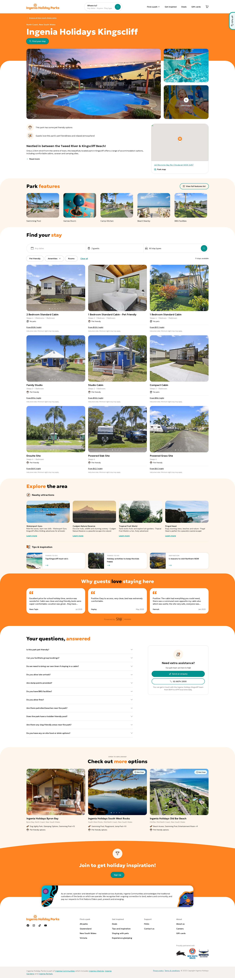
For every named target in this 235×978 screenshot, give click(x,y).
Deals (184, 7)
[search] (204, 248)
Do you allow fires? (35, 699)
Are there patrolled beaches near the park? (46, 708)
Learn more (31, 536)
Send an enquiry (180, 674)
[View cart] (207, 6)
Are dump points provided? (39, 683)
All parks (84, 924)
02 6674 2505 (180, 681)
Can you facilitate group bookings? (42, 658)
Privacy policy (158, 971)
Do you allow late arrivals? (38, 674)
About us (180, 924)
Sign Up (117, 875)
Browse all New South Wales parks (43, 18)
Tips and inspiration (121, 928)
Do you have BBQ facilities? (39, 691)
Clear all (84, 258)
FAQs (146, 924)
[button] (179, 138)
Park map (161, 169)
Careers (180, 928)
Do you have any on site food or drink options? (48, 733)
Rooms (71, 258)
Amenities (52, 258)
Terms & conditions (172, 971)
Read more (34, 159)
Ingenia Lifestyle (96, 971)
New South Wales (88, 933)
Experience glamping (122, 938)
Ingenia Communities (65, 971)
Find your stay (39, 41)
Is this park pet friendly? (37, 649)
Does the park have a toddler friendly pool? (46, 716)
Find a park (152, 7)
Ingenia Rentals (46, 973)
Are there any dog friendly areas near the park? (48, 724)
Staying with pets (120, 933)
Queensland (85, 928)
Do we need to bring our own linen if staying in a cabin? (52, 666)
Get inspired (170, 7)
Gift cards (196, 7)
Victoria (83, 938)
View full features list (196, 186)
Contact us (149, 928)
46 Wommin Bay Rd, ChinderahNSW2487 (173, 165)
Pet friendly (35, 258)
